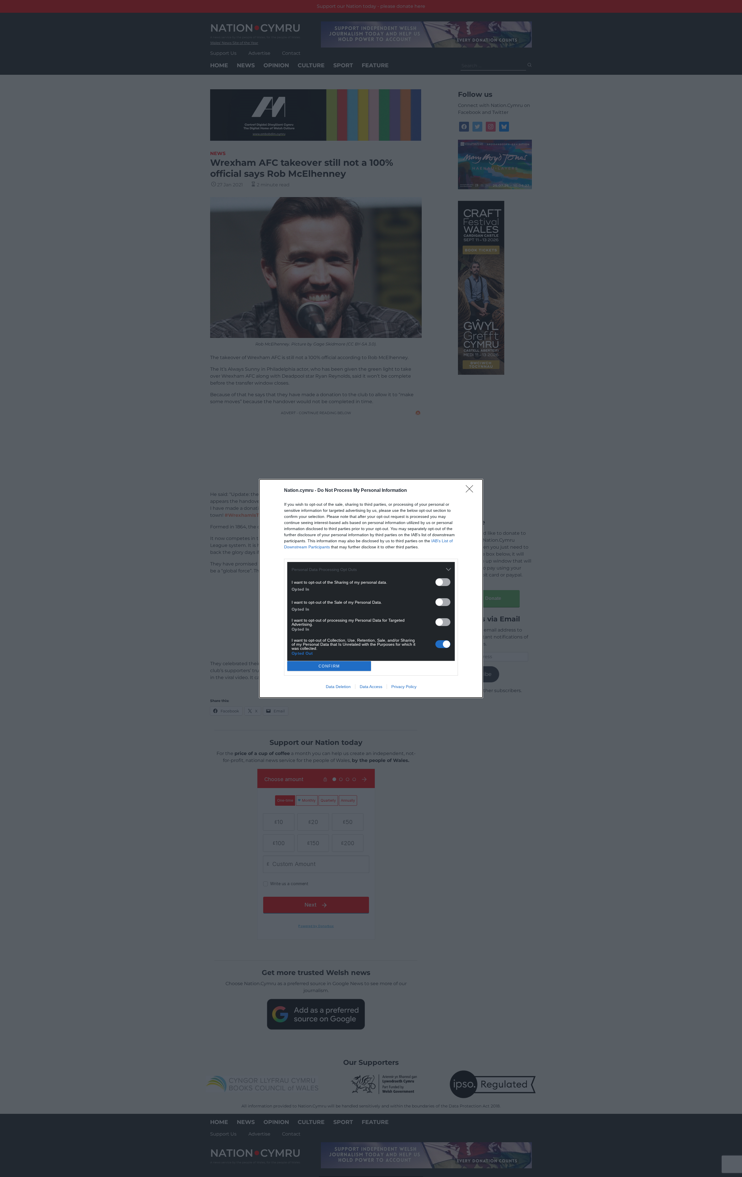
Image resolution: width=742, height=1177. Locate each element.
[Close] (471, 490)
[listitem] (371, 569)
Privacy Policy (404, 686)
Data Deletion (338, 686)
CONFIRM (329, 666)
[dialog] (371, 588)
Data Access (371, 686)
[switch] (442, 582)
